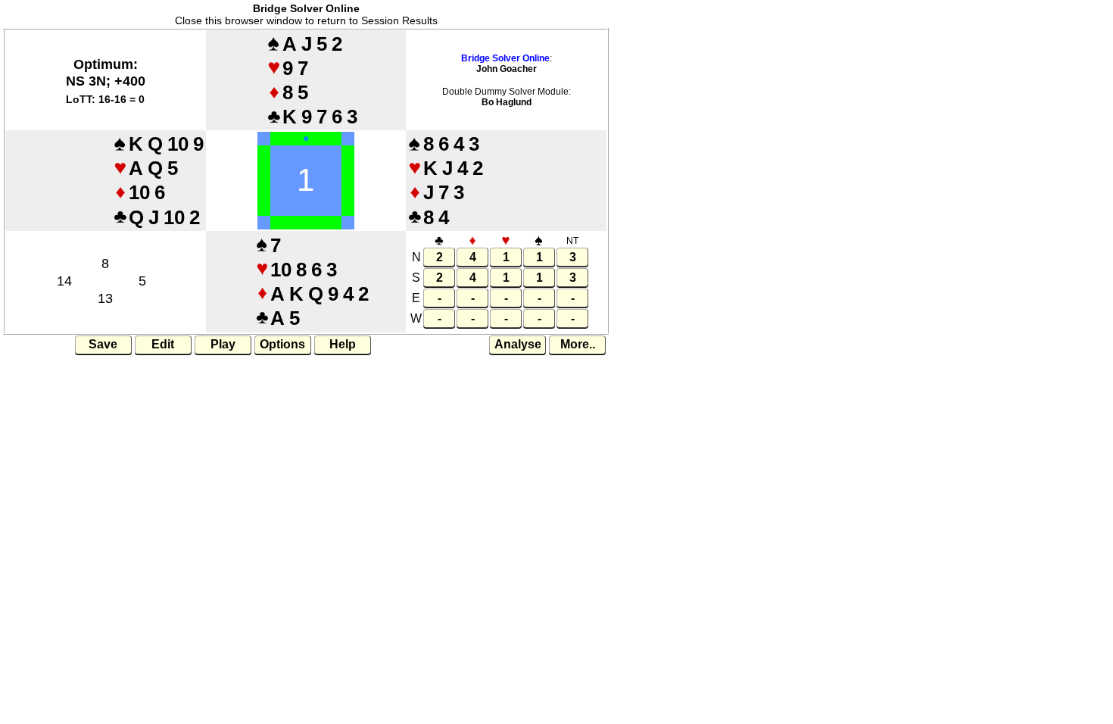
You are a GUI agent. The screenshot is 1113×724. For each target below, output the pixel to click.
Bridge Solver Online (505, 58)
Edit (162, 344)
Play (222, 344)
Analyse (517, 344)
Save (103, 344)
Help (342, 344)
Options (282, 344)
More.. (577, 344)
